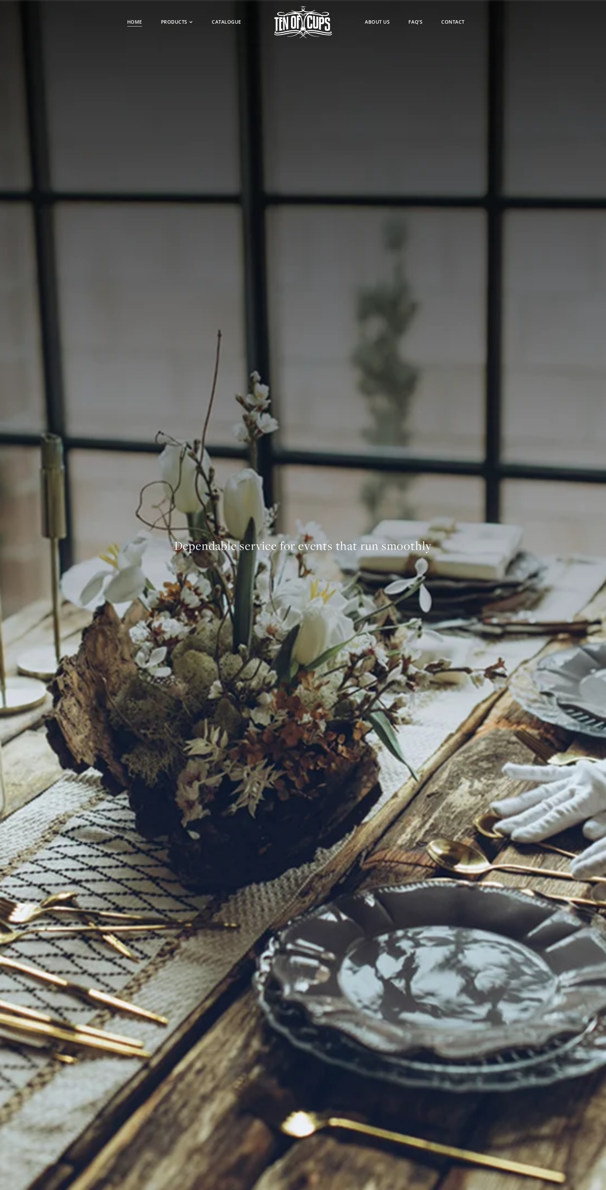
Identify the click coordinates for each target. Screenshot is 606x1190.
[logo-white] (303, 8)
